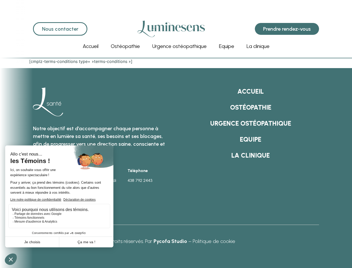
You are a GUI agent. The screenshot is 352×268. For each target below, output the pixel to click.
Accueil (90, 46)
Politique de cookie (214, 241)
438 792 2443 (140, 180)
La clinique (258, 46)
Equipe (226, 46)
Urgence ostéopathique (179, 46)
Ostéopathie (125, 46)
